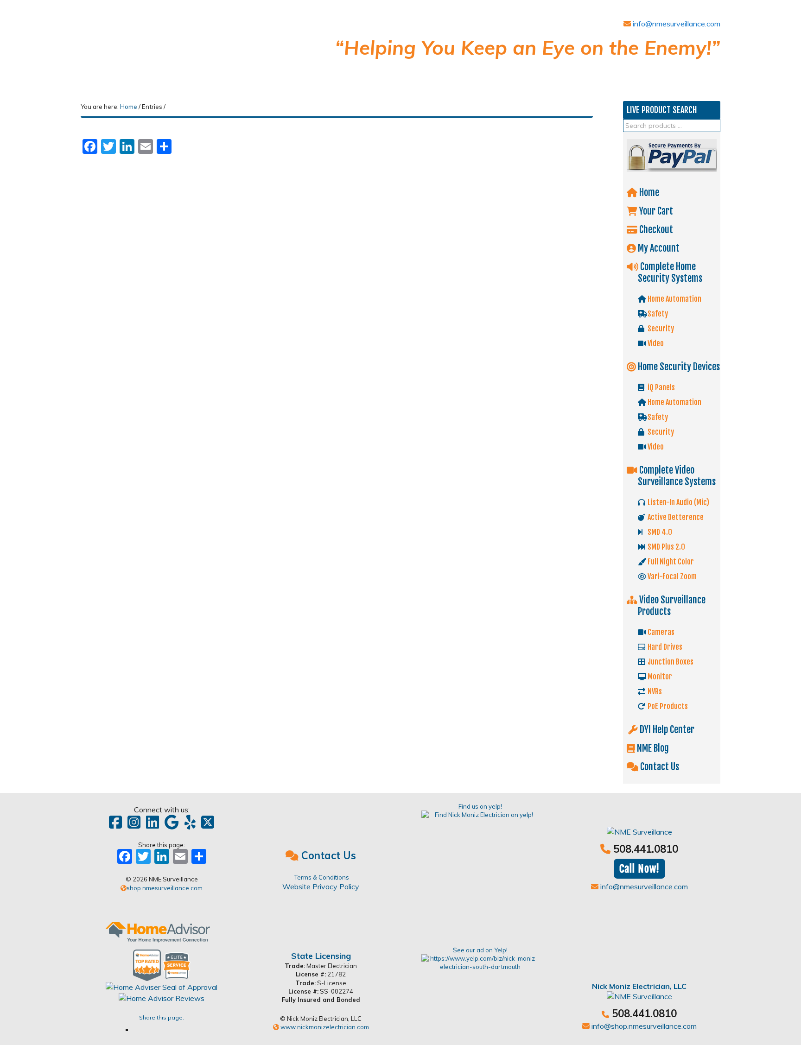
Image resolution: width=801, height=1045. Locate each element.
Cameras (660, 632)
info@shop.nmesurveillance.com (643, 1026)
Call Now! (639, 868)
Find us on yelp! (480, 806)
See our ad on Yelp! (480, 950)
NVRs (654, 691)
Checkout (655, 229)
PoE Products (667, 706)
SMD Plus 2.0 (665, 546)
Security (660, 328)
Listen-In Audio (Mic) (677, 502)
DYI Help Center (666, 729)
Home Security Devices (678, 367)
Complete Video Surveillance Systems (676, 476)
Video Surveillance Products (671, 605)
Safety (657, 313)
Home (648, 192)
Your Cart (655, 211)
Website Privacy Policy (320, 886)
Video (655, 343)
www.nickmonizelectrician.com (324, 1027)
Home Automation (673, 299)
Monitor (659, 676)
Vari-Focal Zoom (671, 576)
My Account (658, 248)
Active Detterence (675, 517)
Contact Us (658, 767)
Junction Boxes (669, 661)
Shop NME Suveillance (150, 45)
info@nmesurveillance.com (675, 23)
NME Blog (652, 748)
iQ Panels (660, 387)
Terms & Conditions (321, 877)
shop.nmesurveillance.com (165, 888)
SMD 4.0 (659, 532)
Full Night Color (670, 561)
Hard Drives (664, 647)
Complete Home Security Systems (670, 272)
